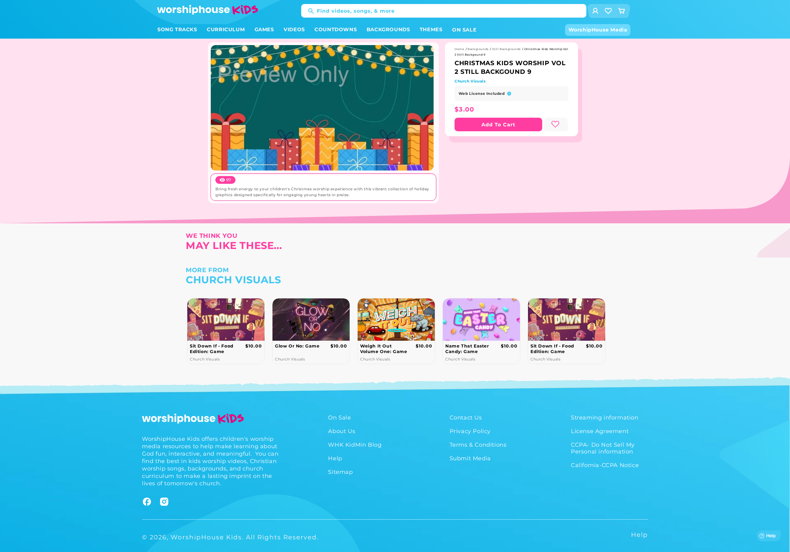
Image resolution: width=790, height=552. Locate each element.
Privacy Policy (470, 431)
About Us (341, 431)
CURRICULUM (226, 29)
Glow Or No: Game (297, 346)
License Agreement (600, 431)
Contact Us (466, 417)
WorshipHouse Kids (206, 537)
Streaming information (604, 417)
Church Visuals (470, 81)
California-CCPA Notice (605, 465)
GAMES (264, 29)
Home (459, 49)
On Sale (339, 417)
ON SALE (464, 30)
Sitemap (340, 472)
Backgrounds (478, 49)
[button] (177, 30)
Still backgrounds (506, 49)
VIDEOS (294, 29)
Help (335, 458)
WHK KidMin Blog (354, 444)
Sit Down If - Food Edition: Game (212, 348)
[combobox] (443, 11)
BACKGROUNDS (388, 29)
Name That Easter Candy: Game (467, 348)
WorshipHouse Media (597, 30)
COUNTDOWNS (335, 29)
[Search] (308, 11)
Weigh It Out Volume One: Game (383, 348)
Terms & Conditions (478, 444)
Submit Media (470, 458)
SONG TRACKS (177, 29)
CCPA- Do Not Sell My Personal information (603, 448)
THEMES (431, 29)
